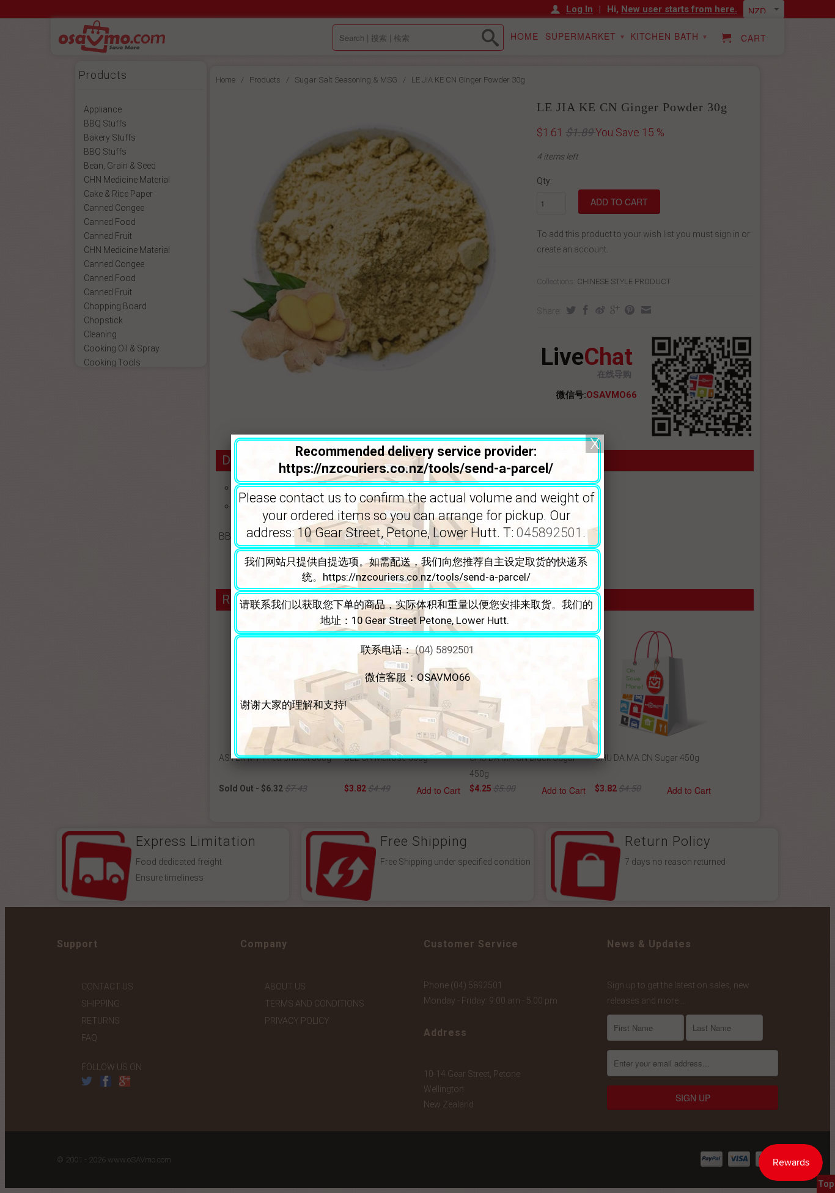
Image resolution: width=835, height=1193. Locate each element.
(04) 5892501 (444, 650)
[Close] (595, 444)
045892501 (550, 532)
